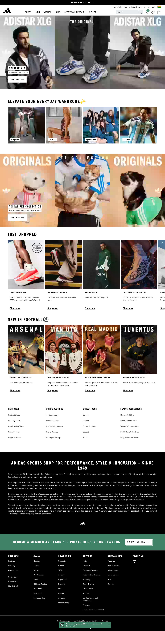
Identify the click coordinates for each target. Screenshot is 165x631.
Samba (85, 415)
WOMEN (47, 12)
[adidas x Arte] (101, 276)
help (125, 7)
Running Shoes (14, 421)
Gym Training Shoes (16, 426)
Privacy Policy (76, 621)
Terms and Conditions (91, 621)
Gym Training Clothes (54, 426)
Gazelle (86, 421)
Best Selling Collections (129, 432)
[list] (82, 276)
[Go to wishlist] (153, 12)
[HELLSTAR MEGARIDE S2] (139, 276)
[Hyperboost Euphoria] (63, 276)
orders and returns (135, 7)
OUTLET (92, 12)
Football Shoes (14, 415)
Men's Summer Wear (128, 421)
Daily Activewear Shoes (129, 438)
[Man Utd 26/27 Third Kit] (63, 359)
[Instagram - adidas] (145, 562)
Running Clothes (52, 421)
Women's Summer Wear (129, 426)
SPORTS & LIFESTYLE (74, 12)
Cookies (105, 621)
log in (153, 7)
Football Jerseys (52, 415)
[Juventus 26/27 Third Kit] (139, 359)
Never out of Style (127, 415)
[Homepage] (7, 11)
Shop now (15, 308)
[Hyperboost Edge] (26, 276)
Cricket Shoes (13, 432)
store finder (118, 7)
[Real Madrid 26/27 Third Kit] (101, 359)
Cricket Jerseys (52, 432)
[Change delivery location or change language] (159, 7)
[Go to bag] (159, 12)
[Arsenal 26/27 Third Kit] (26, 359)
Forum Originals (89, 426)
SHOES (28, 12)
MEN (37, 12)
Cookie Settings (63, 621)
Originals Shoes (14, 438)
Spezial (86, 432)
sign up (147, 7)
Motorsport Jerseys (53, 438)
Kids (58, 12)
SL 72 (85, 438)
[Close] (62, 625)
